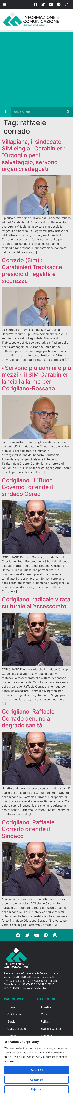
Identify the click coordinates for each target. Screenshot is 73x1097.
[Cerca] (68, 112)
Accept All (36, 1069)
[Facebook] (35, 4)
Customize (36, 1079)
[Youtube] (51, 4)
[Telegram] (58, 4)
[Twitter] (43, 4)
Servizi (11, 1021)
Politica (45, 1021)
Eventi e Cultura (51, 1028)
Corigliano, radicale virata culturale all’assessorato (36, 603)
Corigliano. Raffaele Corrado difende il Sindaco (28, 829)
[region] (36, 1066)
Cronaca (46, 1014)
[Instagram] (66, 4)
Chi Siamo (14, 1014)
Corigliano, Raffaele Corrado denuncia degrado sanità (28, 718)
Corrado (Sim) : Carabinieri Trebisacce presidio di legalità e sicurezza (32, 270)
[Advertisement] (36, 68)
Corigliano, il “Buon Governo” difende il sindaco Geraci (27, 487)
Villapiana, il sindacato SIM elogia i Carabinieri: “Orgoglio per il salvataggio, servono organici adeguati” (33, 155)
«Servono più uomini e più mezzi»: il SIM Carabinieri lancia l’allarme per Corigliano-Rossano (36, 378)
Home (11, 1007)
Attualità (46, 1007)
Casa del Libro (16, 1028)
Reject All (36, 1089)
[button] (4, 4)
